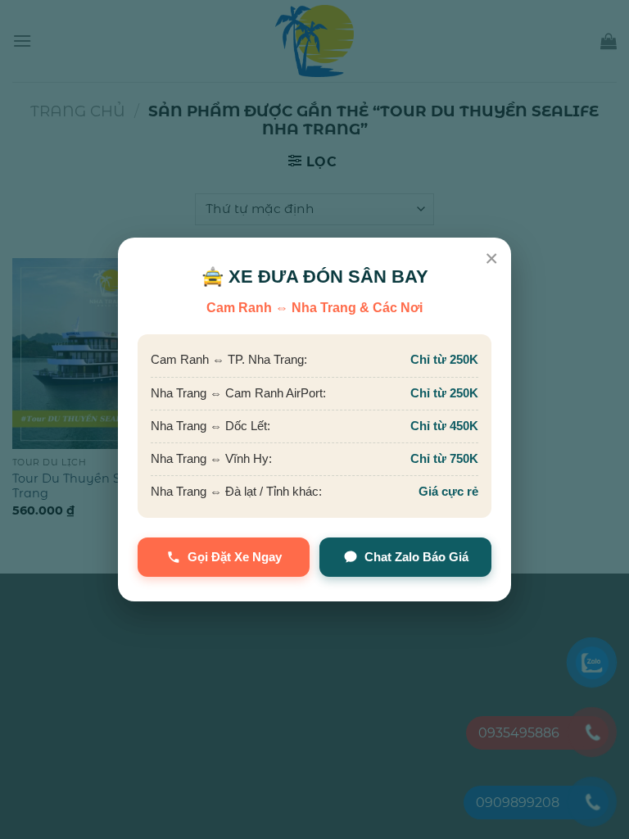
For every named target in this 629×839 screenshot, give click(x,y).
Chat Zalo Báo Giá (416, 557)
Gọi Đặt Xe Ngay (235, 557)
